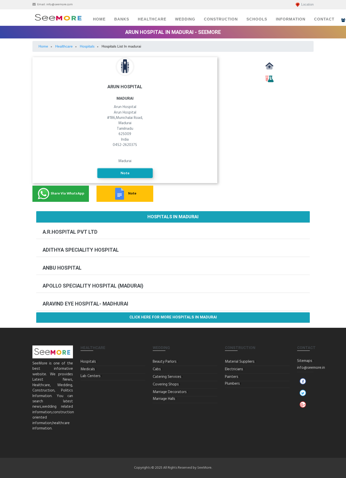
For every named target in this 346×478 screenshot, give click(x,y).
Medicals (269, 72)
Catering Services (167, 376)
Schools (256, 19)
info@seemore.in (311, 367)
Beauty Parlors (165, 361)
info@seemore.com (59, 4)
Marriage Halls (164, 398)
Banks (121, 19)
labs (269, 84)
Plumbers (232, 383)
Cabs (157, 369)
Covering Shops (166, 384)
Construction (221, 19)
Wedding (185, 19)
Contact (324, 19)
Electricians (234, 369)
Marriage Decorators (170, 392)
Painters (231, 376)
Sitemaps (304, 360)
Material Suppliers (240, 361)
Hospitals (88, 361)
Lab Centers (91, 376)
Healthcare (152, 19)
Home (99, 19)
